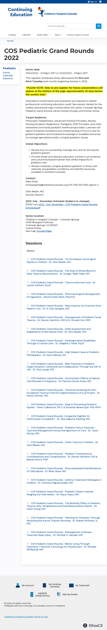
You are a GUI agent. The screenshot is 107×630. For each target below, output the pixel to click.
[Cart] (100, 3)
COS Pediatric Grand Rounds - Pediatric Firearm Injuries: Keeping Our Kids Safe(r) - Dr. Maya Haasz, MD (60, 493)
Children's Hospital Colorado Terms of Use (26, 616)
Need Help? (42, 35)
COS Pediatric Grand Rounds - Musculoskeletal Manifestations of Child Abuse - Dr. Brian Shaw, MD (64, 470)
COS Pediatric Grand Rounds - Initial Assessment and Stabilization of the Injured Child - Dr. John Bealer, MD (59, 330)
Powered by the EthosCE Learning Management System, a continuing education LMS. (93, 625)
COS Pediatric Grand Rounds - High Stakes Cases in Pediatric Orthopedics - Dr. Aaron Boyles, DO (63, 353)
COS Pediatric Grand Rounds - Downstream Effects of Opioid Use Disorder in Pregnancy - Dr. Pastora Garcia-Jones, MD (63, 380)
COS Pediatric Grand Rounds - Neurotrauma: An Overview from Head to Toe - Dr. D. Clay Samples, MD (64, 307)
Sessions (8, 78)
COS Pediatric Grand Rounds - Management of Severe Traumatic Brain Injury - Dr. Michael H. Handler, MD (59, 533)
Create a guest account (78, 35)
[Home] (45, 12)
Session (31, 250)
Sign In (93, 2)
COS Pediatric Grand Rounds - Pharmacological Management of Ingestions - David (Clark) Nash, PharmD (63, 295)
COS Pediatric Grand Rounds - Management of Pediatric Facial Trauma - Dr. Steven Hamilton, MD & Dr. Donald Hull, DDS (64, 319)
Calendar (26, 35)
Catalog (12, 35)
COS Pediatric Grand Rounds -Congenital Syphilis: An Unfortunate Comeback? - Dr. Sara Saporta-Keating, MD (58, 417)
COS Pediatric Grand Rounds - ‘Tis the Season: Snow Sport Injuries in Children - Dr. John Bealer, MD (61, 260)
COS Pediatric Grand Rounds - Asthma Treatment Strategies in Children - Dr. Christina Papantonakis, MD (64, 481)
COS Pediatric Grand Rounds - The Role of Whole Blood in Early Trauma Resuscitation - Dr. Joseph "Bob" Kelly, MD (61, 272)
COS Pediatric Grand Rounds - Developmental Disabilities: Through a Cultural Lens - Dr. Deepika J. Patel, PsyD (61, 342)
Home (10, 41)
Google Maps (44, 231)
